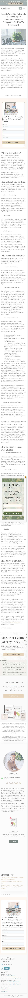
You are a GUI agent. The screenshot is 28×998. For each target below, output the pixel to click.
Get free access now (12, 513)
